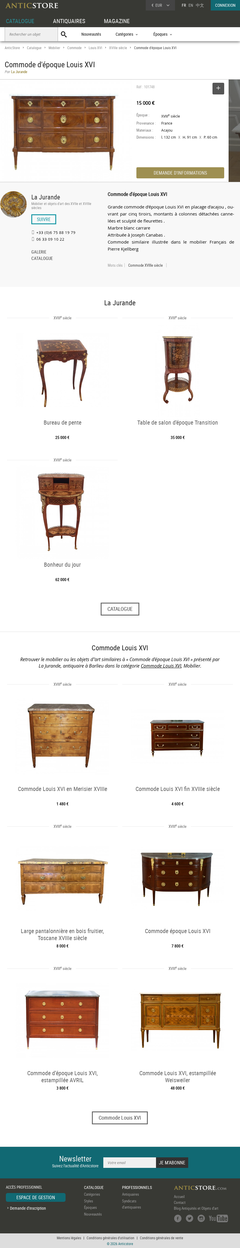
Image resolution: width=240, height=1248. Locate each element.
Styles (88, 1201)
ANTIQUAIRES (69, 21)
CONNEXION (225, 5)
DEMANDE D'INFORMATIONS (180, 173)
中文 (200, 5)
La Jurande (45, 197)
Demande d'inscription (28, 1208)
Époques (90, 1207)
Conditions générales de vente (161, 1237)
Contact (180, 1202)
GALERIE (38, 252)
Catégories (92, 1194)
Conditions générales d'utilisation (110, 1237)
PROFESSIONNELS (137, 1187)
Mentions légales (69, 1237)
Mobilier (54, 48)
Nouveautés (91, 34)
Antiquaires (130, 1194)
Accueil (179, 1196)
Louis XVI (95, 48)
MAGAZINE (117, 21)
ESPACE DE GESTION (35, 1197)
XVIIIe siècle (118, 48)
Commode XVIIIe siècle (145, 265)
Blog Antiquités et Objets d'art (196, 1208)
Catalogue (34, 48)
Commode (74, 48)
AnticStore (12, 48)
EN (190, 5)
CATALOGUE (20, 21)
